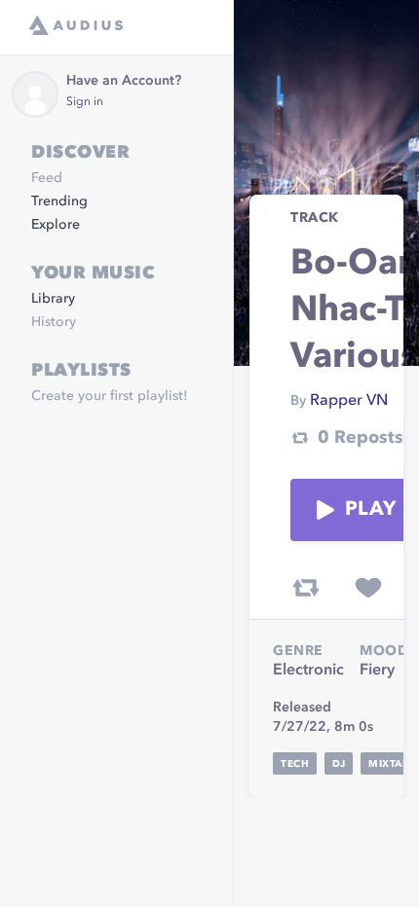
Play (370, 510)
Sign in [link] (84, 102)
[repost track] (306, 587)
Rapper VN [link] (349, 401)
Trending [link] (59, 201)
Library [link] (53, 299)
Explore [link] (55, 225)
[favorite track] (368, 587)
